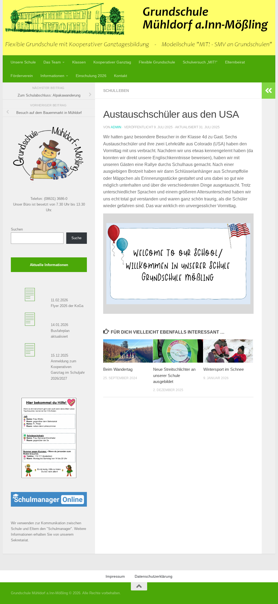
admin (116, 127)
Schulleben (116, 90)
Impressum (115, 576)
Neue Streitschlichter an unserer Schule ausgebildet (174, 375)
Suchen (17, 229)
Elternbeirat (235, 62)
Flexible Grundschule (157, 62)
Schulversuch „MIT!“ (200, 62)
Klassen (79, 62)
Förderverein (22, 75)
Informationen (52, 75)
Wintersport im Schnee (223, 369)
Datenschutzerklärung (153, 576)
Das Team (52, 62)
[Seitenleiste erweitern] (268, 90)
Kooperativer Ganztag (112, 62)
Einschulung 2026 (91, 75)
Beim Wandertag (117, 369)
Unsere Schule (23, 62)
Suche (76, 238)
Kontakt (120, 75)
